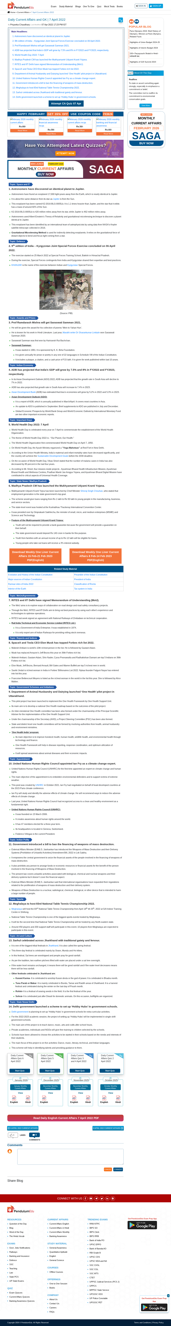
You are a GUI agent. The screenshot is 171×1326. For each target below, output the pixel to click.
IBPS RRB (94, 1236)
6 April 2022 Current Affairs (24, 1128)
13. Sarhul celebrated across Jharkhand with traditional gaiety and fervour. (47, 92)
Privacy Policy (158, 1323)
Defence (13, 1260)
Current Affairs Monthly (59, 1232)
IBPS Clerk (94, 1232)
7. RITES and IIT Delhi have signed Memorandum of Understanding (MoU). (47, 64)
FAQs (52, 1312)
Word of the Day (16, 1232)
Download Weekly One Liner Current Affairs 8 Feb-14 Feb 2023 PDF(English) (95, 556)
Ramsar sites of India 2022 (20, 584)
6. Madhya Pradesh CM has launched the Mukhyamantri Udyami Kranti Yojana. (49, 60)
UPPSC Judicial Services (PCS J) (104, 1282)
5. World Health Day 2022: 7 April (28, 55)
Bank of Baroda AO (98, 1248)
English (52, 1256)
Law (11, 1273)
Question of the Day (18, 1224)
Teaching (13, 1268)
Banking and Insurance (19, 1256)
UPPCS (93, 1286)
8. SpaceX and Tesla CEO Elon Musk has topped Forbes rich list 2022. (45, 69)
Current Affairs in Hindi (59, 1228)
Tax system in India (83, 589)
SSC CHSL (95, 1265)
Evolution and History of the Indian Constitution (30, 575)
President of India (82, 579)
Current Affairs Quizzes (19, 1297)
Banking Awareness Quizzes (22, 1301)
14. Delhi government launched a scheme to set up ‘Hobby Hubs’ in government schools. (54, 97)
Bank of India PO (97, 1240)
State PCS (14, 1277)
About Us (53, 1299)
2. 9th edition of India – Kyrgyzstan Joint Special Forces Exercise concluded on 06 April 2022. (56, 41)
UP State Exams (16, 1281)
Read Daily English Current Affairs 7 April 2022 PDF (66, 1118)
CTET (92, 1277)
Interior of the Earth (17, 589)
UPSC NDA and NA (98, 1261)
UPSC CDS (95, 1257)
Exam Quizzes (15, 1293)
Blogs (78, 6)
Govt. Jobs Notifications (19, 1248)
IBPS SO (94, 1228)
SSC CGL (94, 1269)
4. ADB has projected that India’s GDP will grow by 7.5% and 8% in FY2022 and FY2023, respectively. (60, 50)
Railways (13, 1252)
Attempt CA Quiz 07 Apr (66, 103)
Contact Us (54, 1303)
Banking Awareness (58, 1236)
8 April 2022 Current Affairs (107, 1128)
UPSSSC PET (96, 1302)
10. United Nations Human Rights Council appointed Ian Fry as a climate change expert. (54, 78)
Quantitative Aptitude (58, 1252)
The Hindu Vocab (16, 1236)
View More (146, 105)
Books (120, 6)
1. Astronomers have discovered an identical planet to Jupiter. (41, 36)
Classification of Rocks (85, 584)
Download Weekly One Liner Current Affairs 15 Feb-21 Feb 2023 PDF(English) (35, 556)
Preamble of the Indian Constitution (90, 575)
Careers (53, 1307)
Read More (22, 130)
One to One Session (58, 1283)
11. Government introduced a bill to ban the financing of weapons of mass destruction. (52, 83)
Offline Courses (56, 1272)
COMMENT (118, 1169)
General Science (56, 1260)
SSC (11, 1264)
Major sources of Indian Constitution (25, 579)
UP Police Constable (99, 1298)
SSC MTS (94, 1273)
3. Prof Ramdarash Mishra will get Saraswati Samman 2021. (40, 45)
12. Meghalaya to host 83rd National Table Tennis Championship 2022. (45, 88)
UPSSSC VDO (96, 1294)
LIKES (22, 1135)
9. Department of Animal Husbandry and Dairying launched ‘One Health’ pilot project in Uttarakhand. (59, 74)
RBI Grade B (95, 1253)
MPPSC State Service (99, 1290)
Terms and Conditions (142, 1323)
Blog (11, 1228)
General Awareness (58, 1248)
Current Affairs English (59, 1224)
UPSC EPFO (95, 1244)
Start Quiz (20, 1071)
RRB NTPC (95, 1224)
